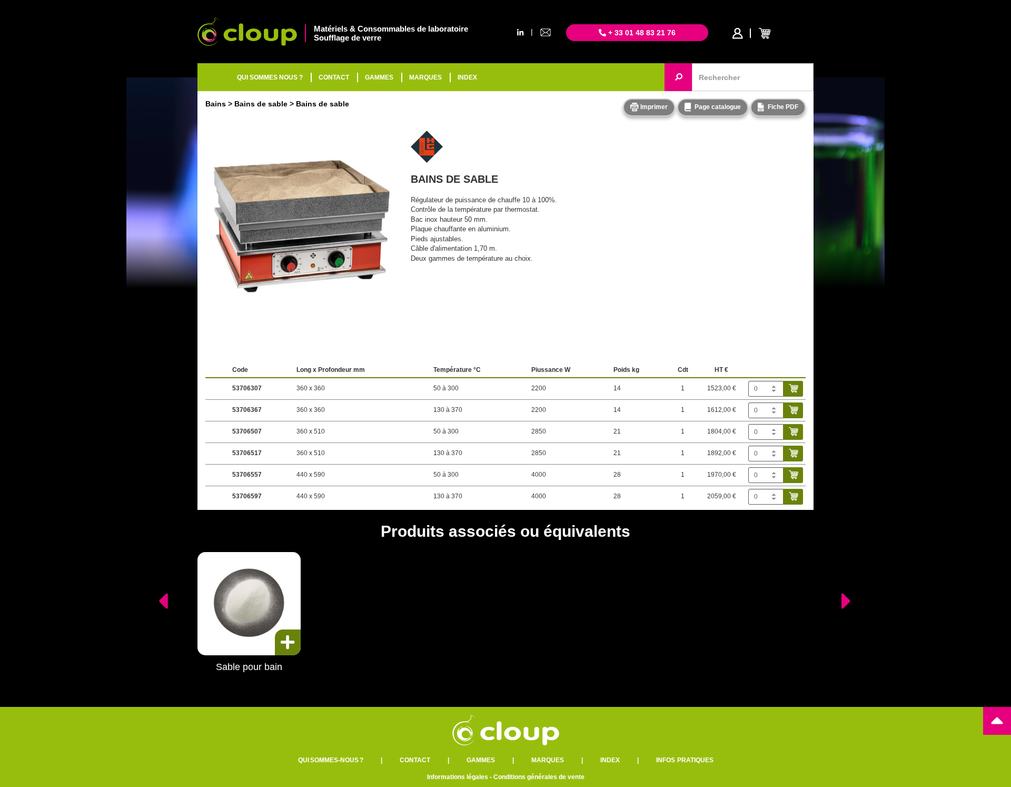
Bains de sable (261, 104)
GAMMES (379, 77)
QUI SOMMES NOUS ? (270, 77)
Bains (215, 104)
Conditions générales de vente (538, 777)
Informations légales (457, 777)
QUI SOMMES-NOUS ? (330, 760)
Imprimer (653, 107)
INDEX (467, 77)
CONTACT (334, 77)
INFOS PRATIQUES (684, 760)
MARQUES (425, 77)
